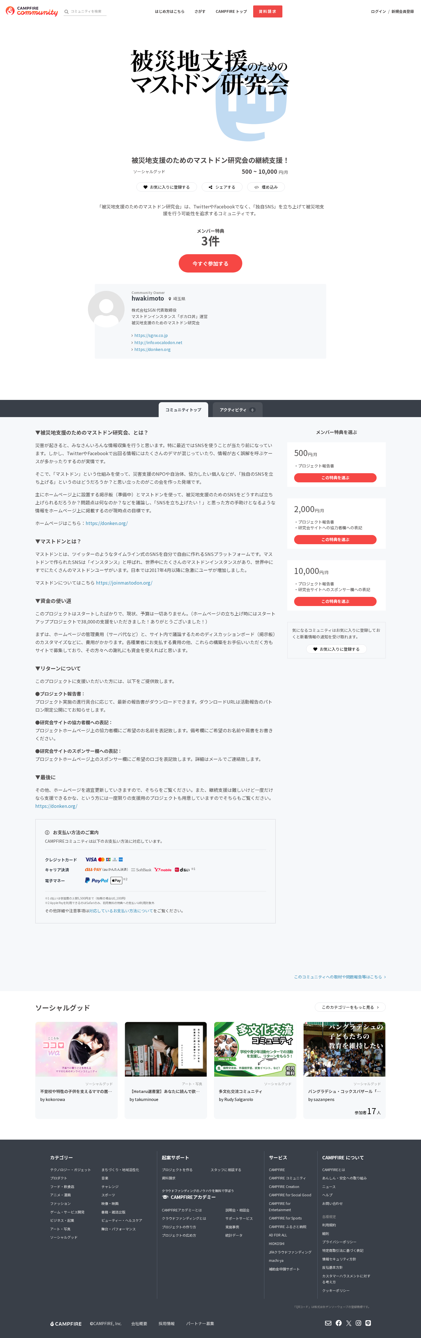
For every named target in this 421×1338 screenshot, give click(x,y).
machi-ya (276, 1260)
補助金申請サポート (284, 1268)
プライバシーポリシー (339, 1241)
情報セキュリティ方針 (339, 1258)
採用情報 (167, 1323)
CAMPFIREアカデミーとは (182, 1209)
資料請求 (268, 11)
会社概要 (139, 1323)
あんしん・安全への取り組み (344, 1177)
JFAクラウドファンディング (290, 1252)
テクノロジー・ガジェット (70, 1169)
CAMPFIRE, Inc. (107, 1323)
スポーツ (108, 1194)
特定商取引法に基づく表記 (342, 1250)
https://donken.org (152, 349)
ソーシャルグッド (64, 1237)
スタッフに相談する (225, 1169)
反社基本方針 (332, 1267)
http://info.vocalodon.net (158, 342)
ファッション (60, 1203)
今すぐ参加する (210, 263)
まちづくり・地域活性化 (120, 1169)
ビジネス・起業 (62, 1220)
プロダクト (58, 1177)
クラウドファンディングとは (184, 1218)
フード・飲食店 (62, 1186)
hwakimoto (147, 298)
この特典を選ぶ (335, 477)
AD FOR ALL (278, 1234)
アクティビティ (236, 410)
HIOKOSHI (276, 1243)
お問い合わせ (332, 1203)
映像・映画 (110, 1203)
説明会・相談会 (237, 1209)
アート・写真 (60, 1228)
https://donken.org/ (107, 523)
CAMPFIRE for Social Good (290, 1194)
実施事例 (232, 1226)
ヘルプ (327, 1194)
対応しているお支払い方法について (121, 910)
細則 (325, 1233)
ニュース (329, 1186)
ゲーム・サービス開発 (67, 1211)
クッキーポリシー (336, 1290)
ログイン (378, 11)
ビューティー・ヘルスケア (121, 1220)
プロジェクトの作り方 (179, 1226)
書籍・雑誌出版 (113, 1211)
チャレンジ (110, 1186)
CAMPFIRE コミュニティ (287, 1177)
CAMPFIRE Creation (284, 1186)
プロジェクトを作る (177, 1169)
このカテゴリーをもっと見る (348, 1007)
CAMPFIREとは (333, 1169)
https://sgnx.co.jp (151, 335)
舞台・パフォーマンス (118, 1228)
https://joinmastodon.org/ (124, 582)
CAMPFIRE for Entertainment (280, 1206)
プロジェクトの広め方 (179, 1235)
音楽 (104, 1177)
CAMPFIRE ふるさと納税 (287, 1226)
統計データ (234, 1235)
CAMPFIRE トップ (231, 11)
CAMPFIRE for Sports (285, 1217)
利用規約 (329, 1224)
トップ (183, 410)
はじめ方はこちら (170, 11)
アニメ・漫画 (60, 1194)
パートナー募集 (200, 1323)
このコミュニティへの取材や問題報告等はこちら (338, 977)
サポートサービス (239, 1218)
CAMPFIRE (277, 1169)
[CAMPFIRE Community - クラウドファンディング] (32, 11)
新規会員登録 (403, 11)
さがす (200, 11)
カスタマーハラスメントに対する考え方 (346, 1278)
